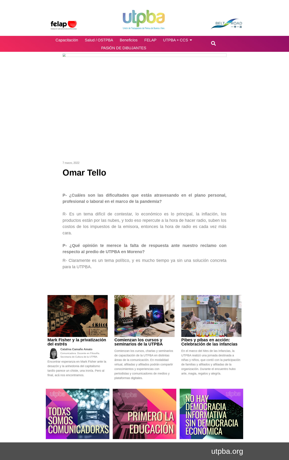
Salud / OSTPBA (99, 40)
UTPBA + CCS (175, 40)
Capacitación (67, 40)
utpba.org (227, 451)
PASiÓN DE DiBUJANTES (123, 48)
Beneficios (129, 40)
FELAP (150, 40)
